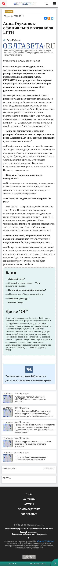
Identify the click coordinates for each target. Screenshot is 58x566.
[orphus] (29, 557)
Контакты (29, 499)
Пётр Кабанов (13, 40)
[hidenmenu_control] (54, 3)
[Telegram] (52, 18)
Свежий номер (38, 564)
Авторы (29, 504)
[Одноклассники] (48, 18)
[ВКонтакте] (45, 18)
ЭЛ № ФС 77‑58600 (45, 541)
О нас (29, 494)
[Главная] (25, 3)
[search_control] (3, 3)
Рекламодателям (29, 509)
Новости (13, 564)
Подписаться (29, 514)
